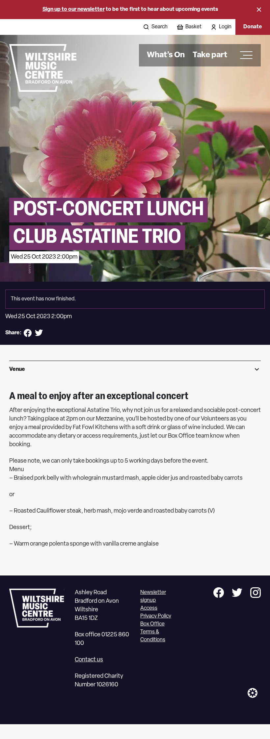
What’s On (166, 55)
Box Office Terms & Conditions (152, 632)
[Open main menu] (244, 55)
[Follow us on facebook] (218, 593)
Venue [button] (17, 369)
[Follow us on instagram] (255, 593)
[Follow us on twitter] (237, 593)
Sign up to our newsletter (73, 9)
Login (225, 27)
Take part (210, 55)
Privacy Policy (155, 616)
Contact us (89, 660)
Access (148, 608)
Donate (252, 27)
